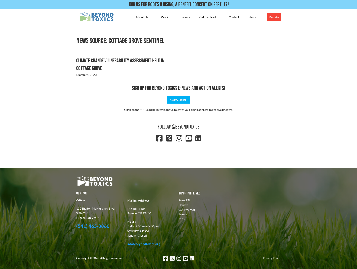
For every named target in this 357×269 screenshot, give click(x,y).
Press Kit (184, 200)
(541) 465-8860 (93, 226)
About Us (142, 17)
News (252, 17)
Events (185, 17)
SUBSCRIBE (178, 100)
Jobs (181, 219)
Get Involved (207, 17)
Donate (274, 17)
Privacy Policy (272, 258)
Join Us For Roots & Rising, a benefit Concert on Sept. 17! (178, 4)
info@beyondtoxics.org (143, 244)
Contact (234, 17)
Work (164, 17)
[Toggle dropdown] (152, 17)
